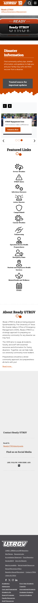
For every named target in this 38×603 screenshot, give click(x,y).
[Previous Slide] (3, 141)
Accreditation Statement (13, 557)
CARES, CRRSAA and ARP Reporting (16, 551)
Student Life (6, 592)
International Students (27, 589)
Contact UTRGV (31, 572)
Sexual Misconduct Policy (13, 569)
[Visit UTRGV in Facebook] (6, 580)
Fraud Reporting (28, 557)
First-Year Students (26, 583)
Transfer (22, 586)
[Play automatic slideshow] (5, 106)
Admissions (6, 586)
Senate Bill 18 (9, 561)
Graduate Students (26, 592)
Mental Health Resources (26, 565)
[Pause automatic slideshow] (10, 106)
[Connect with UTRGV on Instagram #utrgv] (13, 580)
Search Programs (8, 595)
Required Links (19, 554)
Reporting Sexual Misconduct (14, 572)
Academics (6, 583)
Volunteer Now (13, 129)
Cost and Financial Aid (9, 589)
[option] (16, 140)
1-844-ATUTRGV (10, 575)
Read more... (7, 366)
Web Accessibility (11, 565)
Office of (13, 12)
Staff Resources (8, 600)
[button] (29, 3)
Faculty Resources (8, 598)
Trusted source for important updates (18, 83)
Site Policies (9, 554)
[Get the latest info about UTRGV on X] (9, 580)
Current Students (25, 595)
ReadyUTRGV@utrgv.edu (13, 446)
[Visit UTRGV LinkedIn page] (16, 580)
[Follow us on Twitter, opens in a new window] (19, 465)
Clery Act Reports (20, 561)
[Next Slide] (34, 141)
